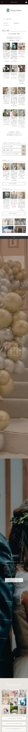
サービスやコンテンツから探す (10, 153)
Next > (18, 37)
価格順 (14, 33)
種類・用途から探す (8, 150)
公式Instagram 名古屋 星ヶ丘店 (15, 723)
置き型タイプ (17, 23)
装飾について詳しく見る (14, 580)
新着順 (18, 33)
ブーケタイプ (6, 25)
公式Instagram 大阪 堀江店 (15, 718)
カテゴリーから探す (8, 146)
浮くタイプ (6, 23)
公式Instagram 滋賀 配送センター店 (14, 729)
